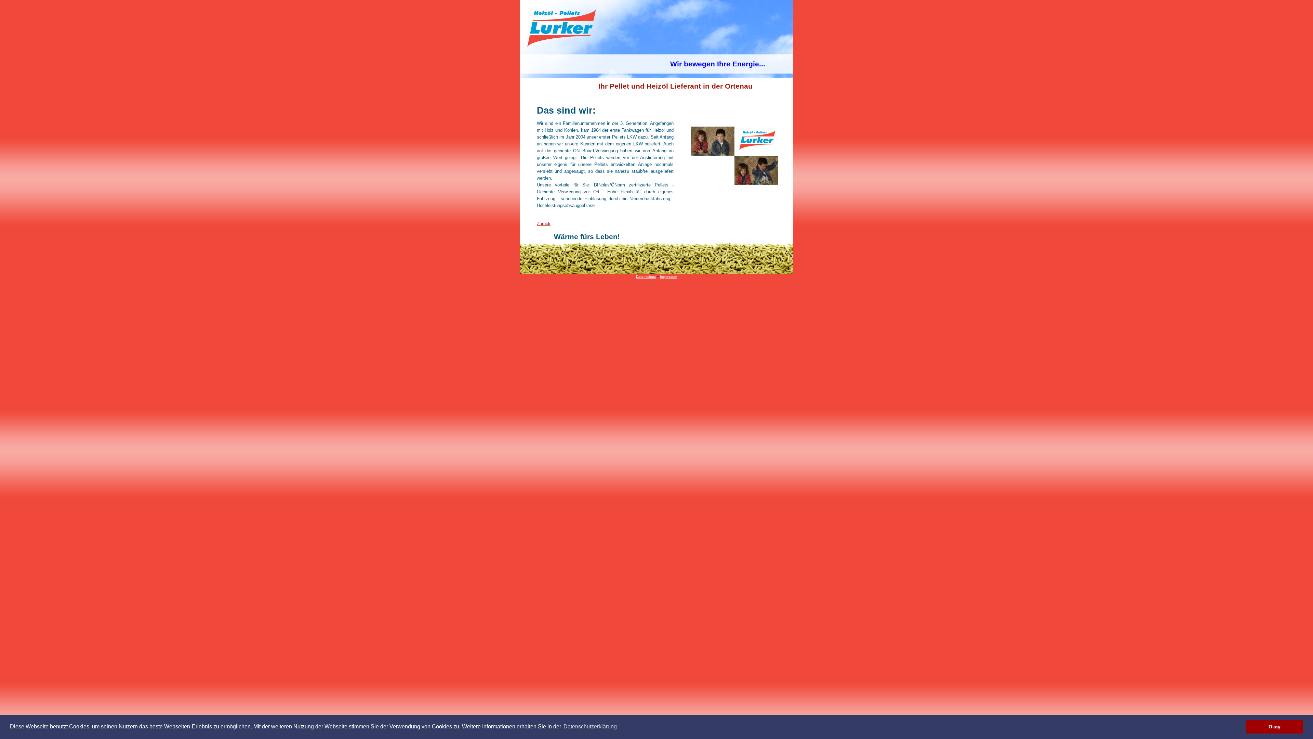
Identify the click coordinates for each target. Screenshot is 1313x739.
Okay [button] (1275, 726)
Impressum (668, 276)
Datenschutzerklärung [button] (590, 726)
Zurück (544, 223)
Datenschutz (646, 276)
